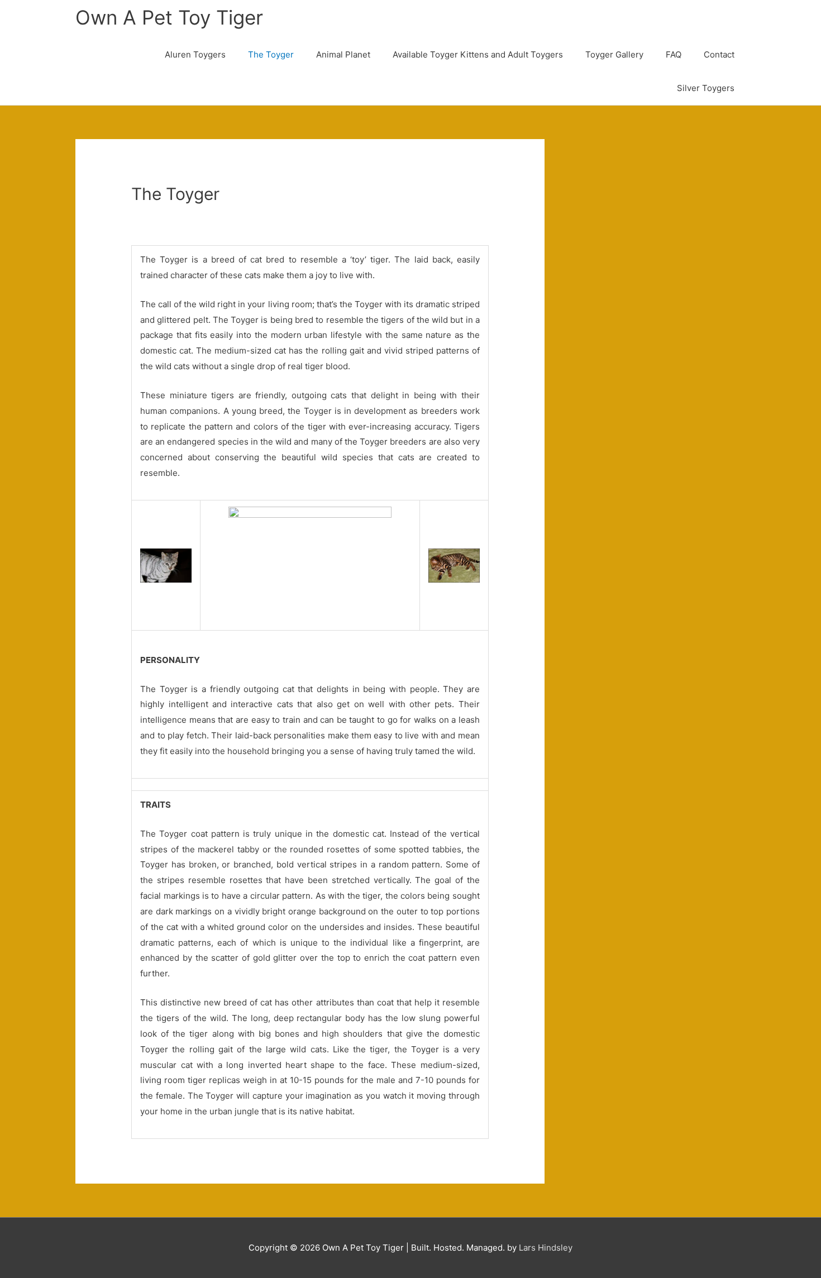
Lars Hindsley (545, 1247)
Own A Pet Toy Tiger (169, 17)
